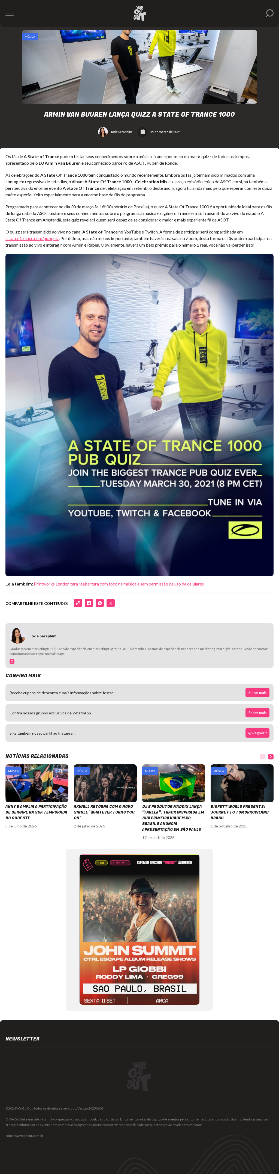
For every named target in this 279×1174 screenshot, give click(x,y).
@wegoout (257, 733)
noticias (80, 1119)
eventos (174, 1119)
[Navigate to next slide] (271, 756)
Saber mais (257, 692)
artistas (113, 1119)
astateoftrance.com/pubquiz (32, 238)
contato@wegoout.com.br (24, 1136)
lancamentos (129, 1119)
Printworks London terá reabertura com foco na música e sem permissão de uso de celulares (119, 583)
